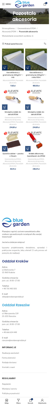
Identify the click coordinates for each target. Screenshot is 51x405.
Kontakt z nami (8, 367)
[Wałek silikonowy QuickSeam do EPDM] (36, 140)
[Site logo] (24, 4)
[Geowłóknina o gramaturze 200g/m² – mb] (13, 59)
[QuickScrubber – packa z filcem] (13, 140)
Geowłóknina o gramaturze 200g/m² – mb (13, 74)
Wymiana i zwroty (9, 389)
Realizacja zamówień (10, 353)
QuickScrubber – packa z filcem (13, 154)
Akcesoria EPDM (9, 31)
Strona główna (8, 28)
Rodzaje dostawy (9, 362)
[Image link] (15, 222)
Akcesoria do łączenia (13, 120)
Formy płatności (9, 358)
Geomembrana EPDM (26, 28)
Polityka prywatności (11, 393)
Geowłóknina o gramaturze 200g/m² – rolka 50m (36, 74)
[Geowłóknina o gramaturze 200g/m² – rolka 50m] (36, 59)
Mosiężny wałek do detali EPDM (13, 113)
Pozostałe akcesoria (16, 81)
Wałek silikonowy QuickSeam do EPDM (36, 154)
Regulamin (6, 384)
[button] (4, 67)
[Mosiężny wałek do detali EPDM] (13, 99)
